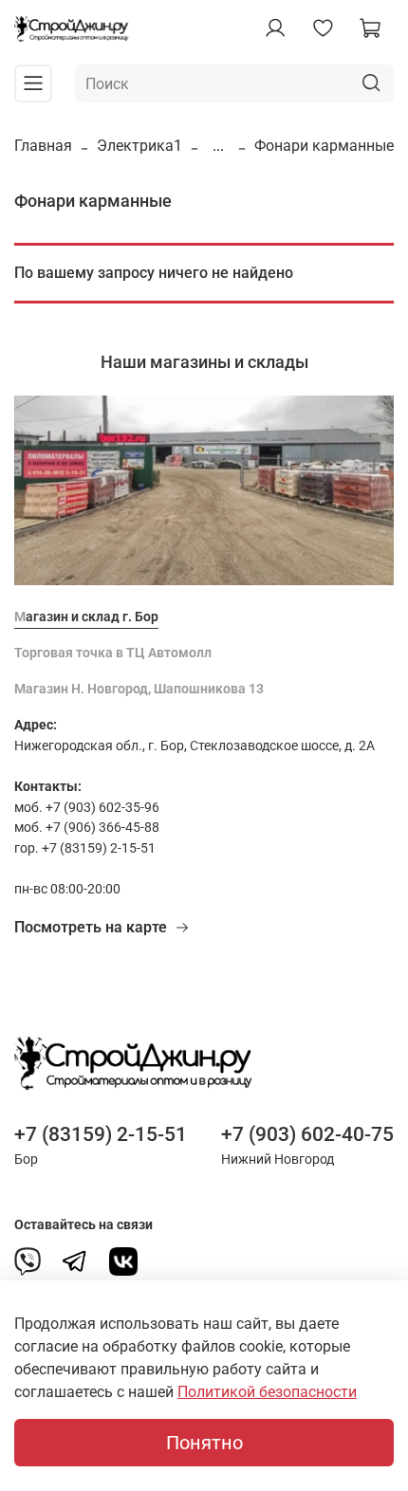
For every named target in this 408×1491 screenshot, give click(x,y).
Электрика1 (139, 146)
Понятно (204, 1442)
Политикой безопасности (267, 1392)
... (218, 146)
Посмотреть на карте (90, 927)
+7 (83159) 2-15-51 (100, 1134)
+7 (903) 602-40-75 (307, 1134)
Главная (43, 146)
